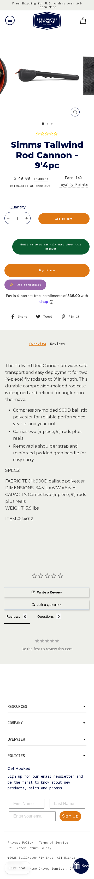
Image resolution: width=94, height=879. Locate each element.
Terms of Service (53, 842)
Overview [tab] (37, 344)
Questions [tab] (45, 616)
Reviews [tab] (57, 344)
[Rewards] (81, 866)
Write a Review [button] (49, 592)
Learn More (47, 7)
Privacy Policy (20, 842)
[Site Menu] (10, 20)
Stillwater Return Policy (29, 848)
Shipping (41, 179)
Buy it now (47, 270)
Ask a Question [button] (49, 604)
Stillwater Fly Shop (47, 21)
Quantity (17, 207)
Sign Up (70, 816)
